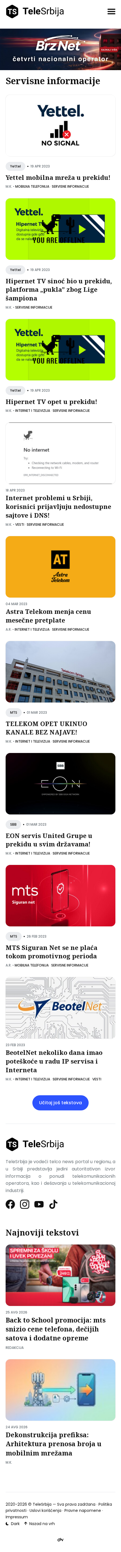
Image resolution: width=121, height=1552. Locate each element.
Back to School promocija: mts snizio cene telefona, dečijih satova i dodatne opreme (56, 1328)
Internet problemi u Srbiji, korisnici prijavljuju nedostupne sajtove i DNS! (58, 506)
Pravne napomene (82, 1510)
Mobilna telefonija (32, 186)
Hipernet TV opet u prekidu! (51, 401)
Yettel (15, 166)
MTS (13, 712)
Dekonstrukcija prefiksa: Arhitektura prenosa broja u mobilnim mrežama (53, 1443)
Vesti (19, 524)
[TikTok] (54, 1204)
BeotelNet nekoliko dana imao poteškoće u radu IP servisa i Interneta (54, 1061)
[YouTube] (39, 1204)
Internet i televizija (32, 410)
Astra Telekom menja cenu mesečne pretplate (48, 615)
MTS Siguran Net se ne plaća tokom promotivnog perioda (51, 951)
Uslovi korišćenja (45, 1510)
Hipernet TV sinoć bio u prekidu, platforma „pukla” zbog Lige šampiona (59, 289)
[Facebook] (10, 1204)
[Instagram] (25, 1204)
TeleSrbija (42, 1504)
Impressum (17, 1517)
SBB (13, 824)
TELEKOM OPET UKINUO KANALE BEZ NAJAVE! (46, 727)
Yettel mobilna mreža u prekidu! (58, 177)
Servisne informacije (70, 186)
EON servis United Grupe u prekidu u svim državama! (49, 839)
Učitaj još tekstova (60, 1102)
